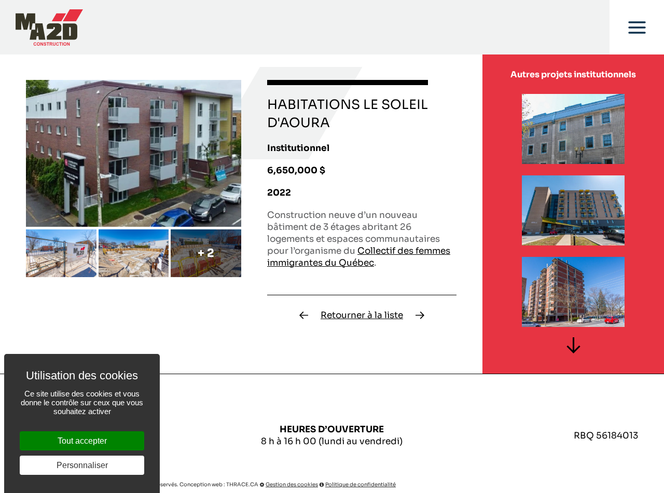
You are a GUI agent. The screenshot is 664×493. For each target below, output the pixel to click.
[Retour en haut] (655, 484)
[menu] (637, 27)
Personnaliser (82, 465)
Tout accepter (82, 440)
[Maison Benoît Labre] (420, 315)
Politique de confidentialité (360, 484)
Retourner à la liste (362, 315)
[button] (573, 345)
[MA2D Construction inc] (49, 27)
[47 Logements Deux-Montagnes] (303, 315)
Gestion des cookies (292, 484)
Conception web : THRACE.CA (218, 484)
